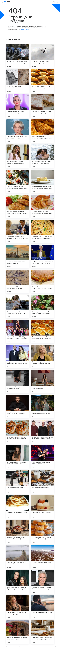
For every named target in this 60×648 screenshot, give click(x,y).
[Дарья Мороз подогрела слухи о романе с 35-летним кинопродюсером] (17, 131)
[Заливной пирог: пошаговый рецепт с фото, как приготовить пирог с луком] (42, 281)
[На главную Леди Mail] (8, 2)
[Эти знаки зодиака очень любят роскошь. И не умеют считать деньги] (42, 356)
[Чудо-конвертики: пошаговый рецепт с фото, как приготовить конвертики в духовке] (42, 81)
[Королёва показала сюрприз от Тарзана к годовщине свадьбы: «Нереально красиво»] (17, 582)
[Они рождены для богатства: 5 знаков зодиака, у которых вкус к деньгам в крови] (17, 607)
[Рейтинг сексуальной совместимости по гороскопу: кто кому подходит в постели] (17, 306)
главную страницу (25, 29)
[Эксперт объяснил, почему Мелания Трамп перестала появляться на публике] (17, 156)
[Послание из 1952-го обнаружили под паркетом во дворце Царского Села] (17, 281)
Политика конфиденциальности (47, 646)
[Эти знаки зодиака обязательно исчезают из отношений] (17, 457)
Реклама (15, 646)
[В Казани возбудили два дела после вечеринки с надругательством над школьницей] (17, 381)
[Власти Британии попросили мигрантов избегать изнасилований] (17, 256)
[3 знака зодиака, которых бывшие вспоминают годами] (17, 632)
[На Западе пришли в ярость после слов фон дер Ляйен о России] (42, 256)
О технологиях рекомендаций (31, 646)
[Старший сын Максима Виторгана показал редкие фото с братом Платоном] (42, 432)
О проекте (21, 646)
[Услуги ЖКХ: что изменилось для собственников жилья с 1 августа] (17, 56)
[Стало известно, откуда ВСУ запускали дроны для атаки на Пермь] (42, 56)
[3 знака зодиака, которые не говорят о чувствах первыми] (42, 406)
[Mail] (5, 2)
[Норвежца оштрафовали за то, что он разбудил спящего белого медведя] (17, 557)
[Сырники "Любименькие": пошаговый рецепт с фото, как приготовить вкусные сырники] (42, 206)
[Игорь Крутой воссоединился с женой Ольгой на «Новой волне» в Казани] (17, 356)
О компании (8, 646)
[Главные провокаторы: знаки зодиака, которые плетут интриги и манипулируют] (17, 231)
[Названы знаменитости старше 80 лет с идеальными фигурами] (42, 582)
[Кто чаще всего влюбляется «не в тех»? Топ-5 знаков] (42, 381)
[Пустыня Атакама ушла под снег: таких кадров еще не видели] (42, 557)
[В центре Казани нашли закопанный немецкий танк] (17, 81)
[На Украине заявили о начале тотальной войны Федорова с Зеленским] (17, 406)
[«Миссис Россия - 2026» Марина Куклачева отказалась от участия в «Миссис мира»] (17, 331)
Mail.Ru (3, 646)
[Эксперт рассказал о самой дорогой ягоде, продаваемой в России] (42, 306)
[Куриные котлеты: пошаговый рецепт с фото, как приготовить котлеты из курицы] (17, 206)
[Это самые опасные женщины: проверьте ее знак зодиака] (42, 156)
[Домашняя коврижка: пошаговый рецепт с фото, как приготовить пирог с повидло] (17, 507)
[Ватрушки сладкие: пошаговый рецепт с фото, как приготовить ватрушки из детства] (17, 432)
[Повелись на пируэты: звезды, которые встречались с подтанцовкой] (42, 457)
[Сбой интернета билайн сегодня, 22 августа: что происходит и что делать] (42, 607)
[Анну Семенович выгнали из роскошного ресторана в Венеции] (17, 106)
